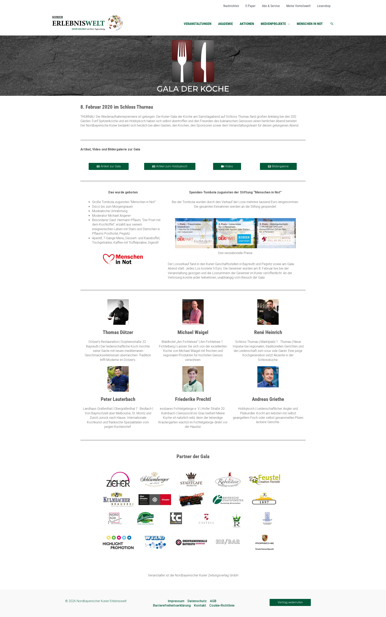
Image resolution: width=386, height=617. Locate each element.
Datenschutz (197, 601)
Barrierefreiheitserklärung (172, 605)
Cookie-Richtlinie (221, 605)
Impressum (176, 601)
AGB (213, 601)
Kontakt (200, 605)
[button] (288, 24)
